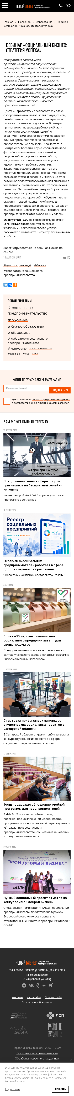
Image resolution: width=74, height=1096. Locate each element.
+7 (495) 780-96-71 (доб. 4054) (37, 979)
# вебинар (14, 353)
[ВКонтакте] (10, 285)
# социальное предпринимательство (27, 310)
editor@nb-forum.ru (37, 974)
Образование (44, 21)
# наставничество (40, 348)
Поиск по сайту (53, 997)
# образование (19, 333)
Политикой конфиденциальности (51, 402)
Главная (8, 21)
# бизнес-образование (26, 326)
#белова (40, 265)
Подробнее (12, 1089)
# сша (26, 353)
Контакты (17, 997)
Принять (60, 1089)
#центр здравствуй (17, 265)
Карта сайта (34, 997)
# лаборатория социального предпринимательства (28, 341)
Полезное (24, 21)
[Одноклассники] (15, 285)
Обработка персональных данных (37, 1058)
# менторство (17, 348)
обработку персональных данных (51, 399)
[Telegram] (5, 285)
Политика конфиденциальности (37, 1053)
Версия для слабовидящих (37, 1002)
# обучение (18, 320)
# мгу (35, 353)
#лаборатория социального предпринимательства (23, 273)
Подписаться (60, 390)
